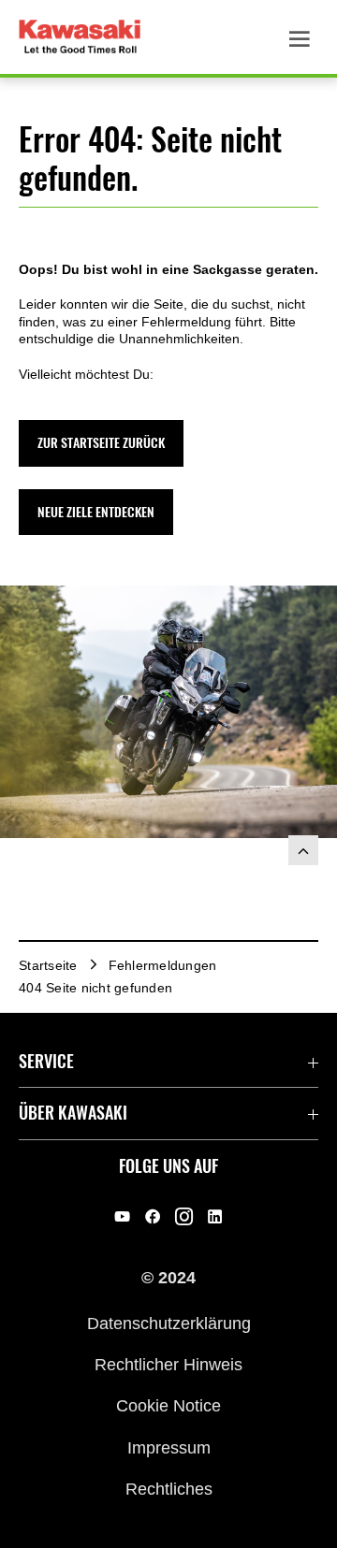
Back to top (303, 850)
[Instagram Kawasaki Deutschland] (184, 1215)
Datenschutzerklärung (169, 1322)
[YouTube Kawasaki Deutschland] (122, 1215)
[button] (101, 443)
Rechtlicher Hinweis (168, 1364)
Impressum (169, 1447)
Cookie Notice (168, 1405)
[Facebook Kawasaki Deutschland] (153, 1215)
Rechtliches (168, 1489)
